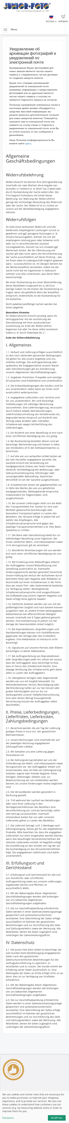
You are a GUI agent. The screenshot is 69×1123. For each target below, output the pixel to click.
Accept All (57, 1117)
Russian (50, 21)
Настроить (8, 1117)
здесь (28, 143)
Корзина (63, 21)
